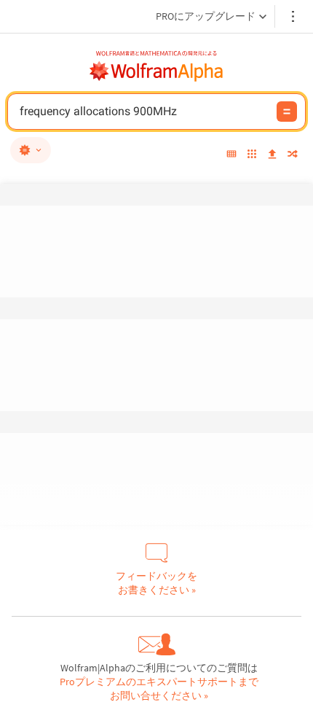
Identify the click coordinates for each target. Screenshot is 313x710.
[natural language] (30, 150)
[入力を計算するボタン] (287, 111)
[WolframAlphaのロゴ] (156, 71)
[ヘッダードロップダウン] (294, 16)
